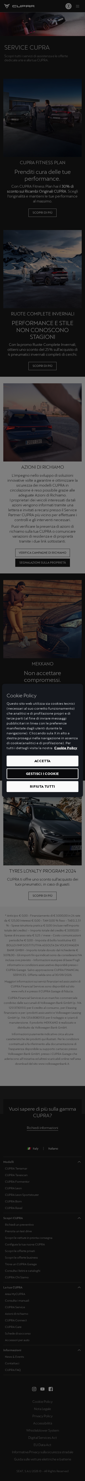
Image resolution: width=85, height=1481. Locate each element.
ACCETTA (42, 761)
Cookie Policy (65, 748)
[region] (42, 740)
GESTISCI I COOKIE (42, 774)
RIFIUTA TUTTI (42, 786)
